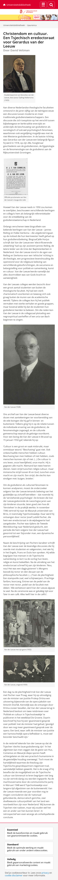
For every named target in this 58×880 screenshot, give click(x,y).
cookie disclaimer (14, 875)
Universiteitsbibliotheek (18, 4)
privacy (45, 872)
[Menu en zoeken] (43, 5)
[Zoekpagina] (51, 5)
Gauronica (32, 25)
